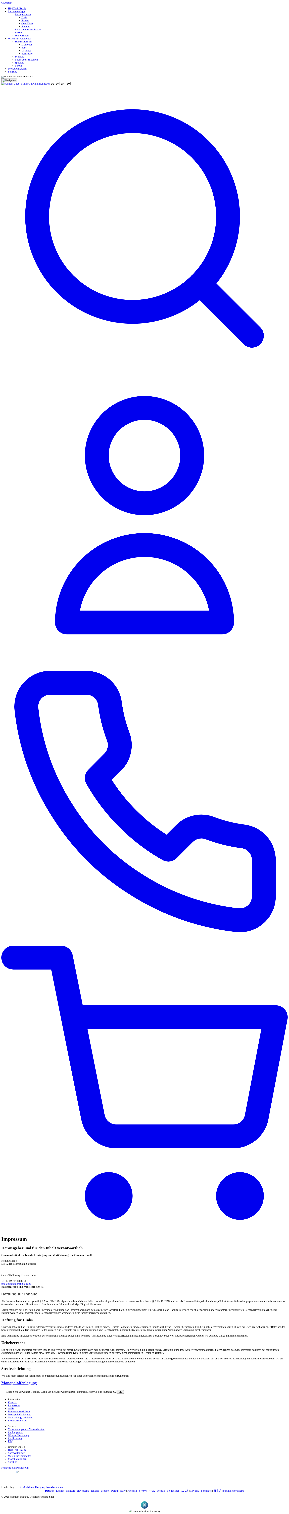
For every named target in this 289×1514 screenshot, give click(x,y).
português (206, 1490)
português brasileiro (233, 1490)
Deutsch (49, 1490)
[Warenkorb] (144, 1230)
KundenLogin (8, 1467)
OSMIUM (6, 2)
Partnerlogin (22, 1467)
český (123, 1490)
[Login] (144, 657)
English (60, 1490)
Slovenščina (83, 1490)
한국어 (143, 1490)
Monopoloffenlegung (19, 1383)
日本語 (217, 1490)
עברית (152, 1490)
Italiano (95, 1490)
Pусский (132, 1490)
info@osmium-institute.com (16, 1283)
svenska (161, 1490)
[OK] (120, 1392)
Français (70, 1490)
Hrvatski (194, 1490)
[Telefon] (144, 944)
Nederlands (173, 1490)
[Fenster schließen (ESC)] (144, 1508)
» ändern (42, 1487)
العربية (184, 1490)
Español (105, 1490)
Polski (114, 1490)
